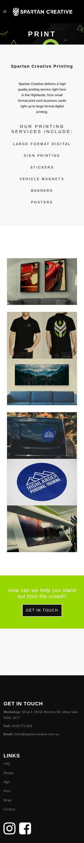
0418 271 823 (22, 726)
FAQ (7, 764)
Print (7, 791)
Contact (9, 809)
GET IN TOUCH (42, 610)
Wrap (7, 800)
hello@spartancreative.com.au (36, 734)
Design (9, 773)
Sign (7, 782)
